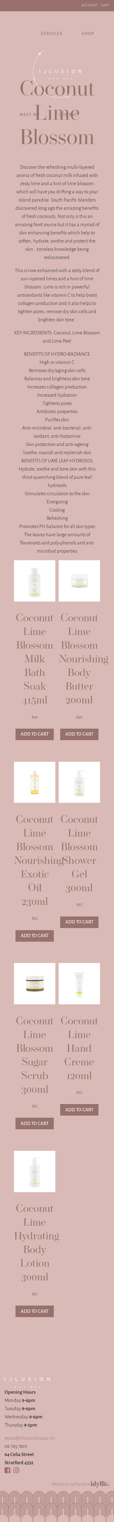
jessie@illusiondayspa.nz (30, 1438)
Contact (69, 115)
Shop (88, 34)
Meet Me (30, 115)
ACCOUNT (89, 5)
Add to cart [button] (35, 734)
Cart (105, 5)
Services (52, 34)
